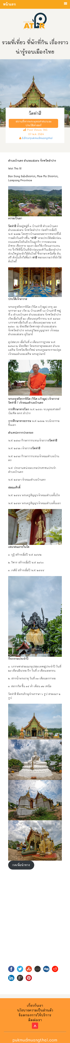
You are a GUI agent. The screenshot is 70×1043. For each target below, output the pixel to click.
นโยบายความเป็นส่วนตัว (35, 1010)
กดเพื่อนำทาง (21, 865)
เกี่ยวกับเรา (35, 1005)
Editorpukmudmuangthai (37, 138)
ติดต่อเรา (35, 1020)
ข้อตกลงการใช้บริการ (35, 1015)
